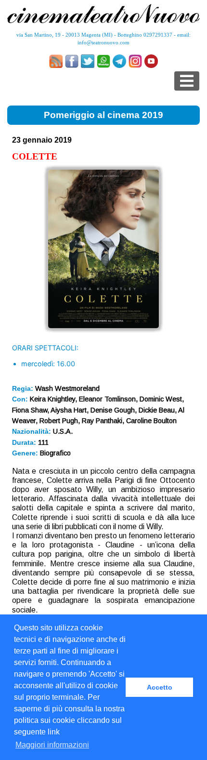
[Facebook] (71, 61)
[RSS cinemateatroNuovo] (56, 61)
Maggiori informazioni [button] (52, 745)
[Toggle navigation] (186, 81)
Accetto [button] (159, 687)
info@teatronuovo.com (103, 42)
